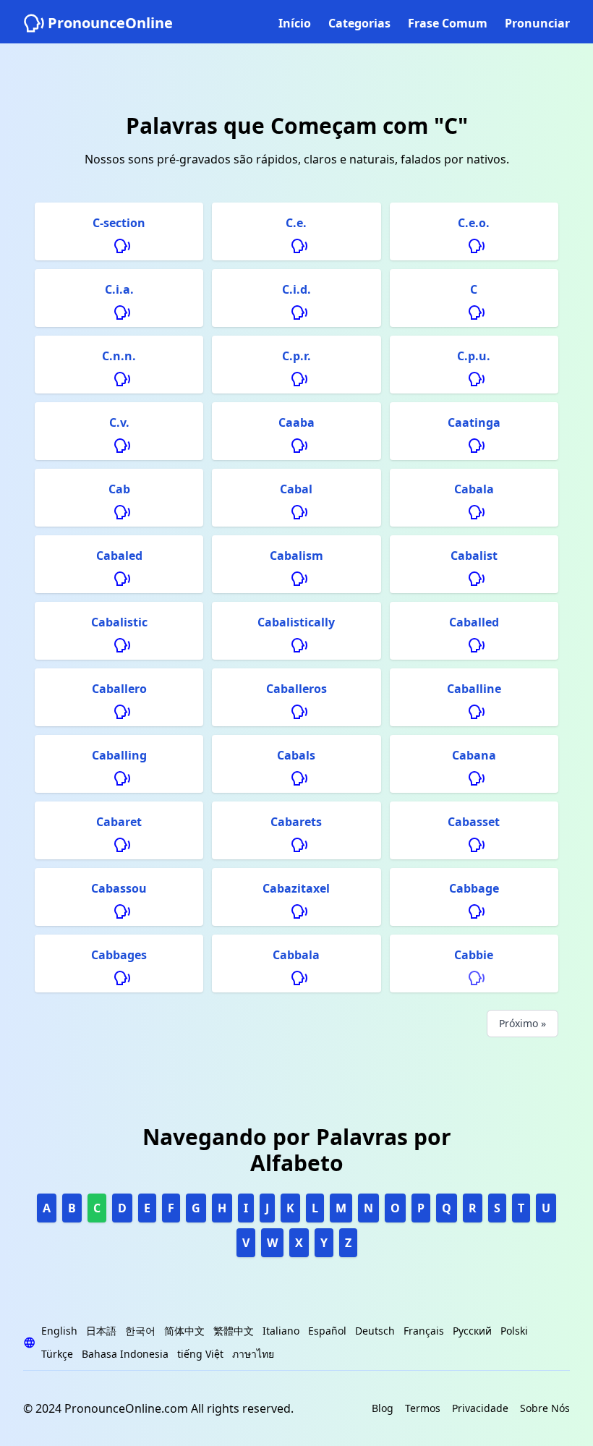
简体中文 (184, 1330)
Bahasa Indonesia (125, 1354)
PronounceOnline (110, 23)
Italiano (281, 1330)
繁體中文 (233, 1330)
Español (327, 1330)
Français (424, 1330)
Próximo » (522, 1023)
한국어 (140, 1330)
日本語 (101, 1330)
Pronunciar (537, 23)
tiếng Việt (200, 1354)
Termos (422, 1408)
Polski (514, 1330)
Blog (382, 1408)
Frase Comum (447, 23)
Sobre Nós (545, 1408)
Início (294, 23)
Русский (472, 1330)
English (59, 1330)
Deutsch (375, 1330)
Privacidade (480, 1408)
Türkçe (57, 1354)
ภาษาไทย (253, 1354)
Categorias (359, 23)
